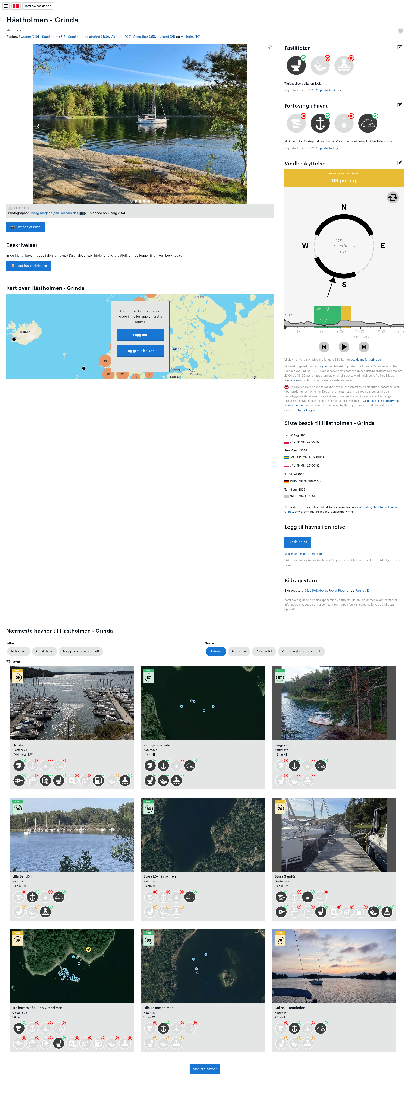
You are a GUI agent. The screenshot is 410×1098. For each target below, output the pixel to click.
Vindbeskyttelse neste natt (301, 651)
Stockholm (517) (54, 36)
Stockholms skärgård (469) (88, 36)
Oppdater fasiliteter (328, 90)
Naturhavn (19, 651)
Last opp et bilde (26, 227)
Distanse (216, 651)
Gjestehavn (44, 651)
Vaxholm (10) (191, 36)
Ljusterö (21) (166, 36)
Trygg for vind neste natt (81, 651)
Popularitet (264, 651)
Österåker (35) (144, 36)
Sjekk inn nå (298, 542)
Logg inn (140, 335)
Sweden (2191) (29, 36)
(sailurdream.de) (65, 213)
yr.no (325, 366)
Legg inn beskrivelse (29, 265)
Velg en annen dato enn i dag (303, 554)
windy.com (291, 380)
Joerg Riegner (41, 213)
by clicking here (308, 410)
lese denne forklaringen (365, 359)
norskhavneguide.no (37, 6)
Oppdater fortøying (328, 148)
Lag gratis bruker (140, 351)
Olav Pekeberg (316, 590)
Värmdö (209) (121, 36)
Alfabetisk (239, 651)
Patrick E (362, 590)
